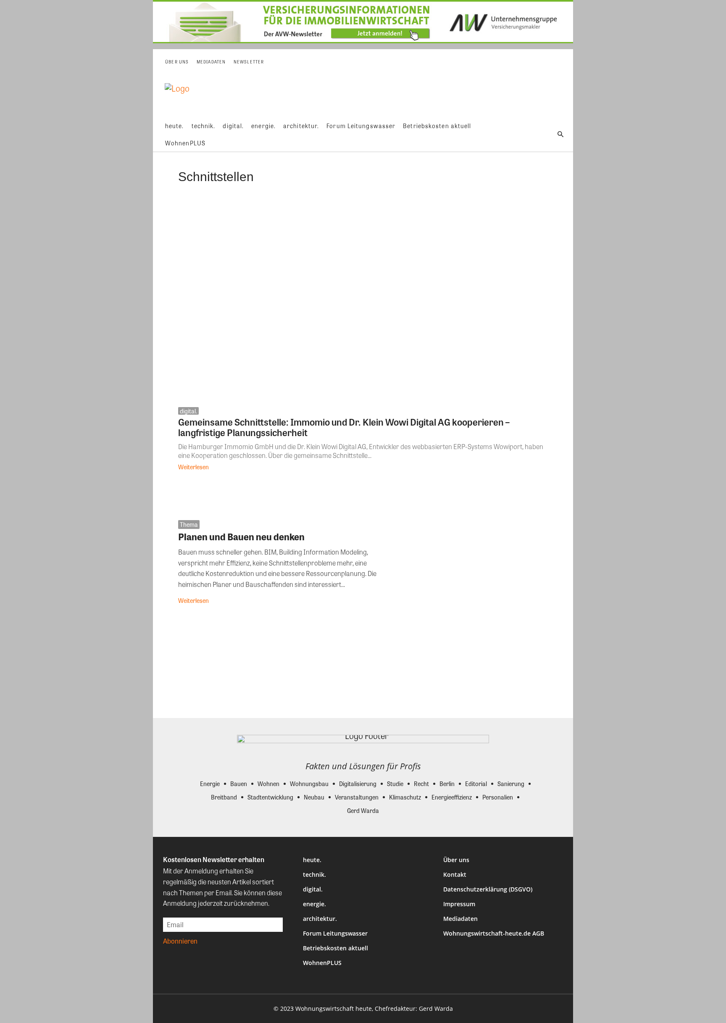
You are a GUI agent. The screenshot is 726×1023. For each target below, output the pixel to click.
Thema (189, 524)
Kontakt (454, 874)
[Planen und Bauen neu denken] (478, 564)
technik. (314, 874)
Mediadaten (460, 919)
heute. (312, 860)
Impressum (459, 904)
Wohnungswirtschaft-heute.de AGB (493, 933)
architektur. (320, 919)
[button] (560, 134)
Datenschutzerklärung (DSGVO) (487, 889)
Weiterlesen (193, 467)
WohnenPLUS (322, 963)
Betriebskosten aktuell (335, 948)
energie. (314, 904)
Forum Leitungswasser (335, 933)
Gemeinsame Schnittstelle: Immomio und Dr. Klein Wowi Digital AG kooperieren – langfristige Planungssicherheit (344, 427)
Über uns (456, 860)
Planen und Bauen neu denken (241, 536)
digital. (188, 411)
